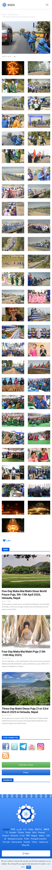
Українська (43, 842)
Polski (26, 839)
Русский (6, 842)
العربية (19, 829)
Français (41, 832)
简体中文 (38, 829)
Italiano (42, 836)
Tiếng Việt (25, 845)
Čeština (21, 832)
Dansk (28, 832)
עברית (22, 836)
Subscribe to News (26, 765)
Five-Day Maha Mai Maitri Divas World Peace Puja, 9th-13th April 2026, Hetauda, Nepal (24, 595)
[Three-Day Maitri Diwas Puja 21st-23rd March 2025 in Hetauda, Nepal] (26, 688)
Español (27, 842)
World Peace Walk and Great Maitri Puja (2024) (19, 17)
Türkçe (34, 842)
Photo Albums (13, 15)
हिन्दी (28, 836)
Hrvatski (12, 832)
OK (29, 867)
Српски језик (16, 842)
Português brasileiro (38, 839)
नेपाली (13, 829)
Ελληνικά (14, 836)
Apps (26, 772)
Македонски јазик (15, 839)
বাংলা (24, 829)
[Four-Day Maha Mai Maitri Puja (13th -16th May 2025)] (26, 631)
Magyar (34, 836)
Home (4, 15)
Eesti (34, 832)
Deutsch (5, 836)
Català (30, 829)
